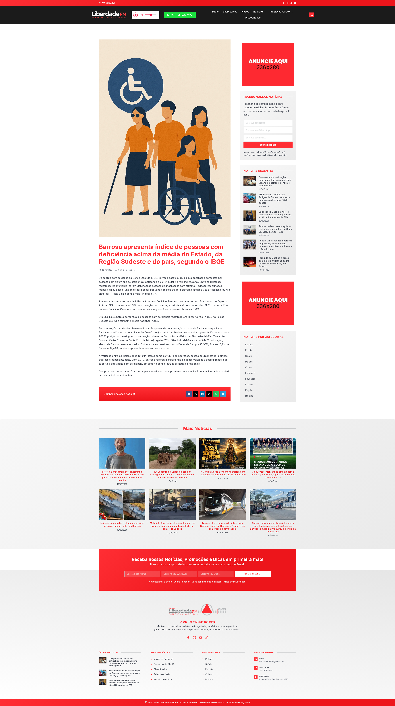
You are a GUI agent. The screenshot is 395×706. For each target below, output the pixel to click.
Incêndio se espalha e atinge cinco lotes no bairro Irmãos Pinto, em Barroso (122, 524)
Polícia (248, 350)
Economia (250, 373)
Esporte (249, 384)
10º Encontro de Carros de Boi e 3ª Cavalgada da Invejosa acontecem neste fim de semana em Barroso (172, 474)
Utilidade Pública (280, 12)
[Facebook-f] (284, 3)
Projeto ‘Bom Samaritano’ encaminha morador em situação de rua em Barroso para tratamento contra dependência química (122, 476)
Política (249, 361)
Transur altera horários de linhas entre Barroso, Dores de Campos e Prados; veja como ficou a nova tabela (222, 526)
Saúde (248, 356)
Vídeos (245, 12)
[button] (311, 14)
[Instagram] (288, 3)
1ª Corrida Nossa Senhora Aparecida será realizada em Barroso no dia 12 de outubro (223, 473)
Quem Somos (230, 12)
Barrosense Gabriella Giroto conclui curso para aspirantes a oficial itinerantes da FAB (275, 214)
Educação (250, 378)
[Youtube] (295, 3)
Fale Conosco (253, 18)
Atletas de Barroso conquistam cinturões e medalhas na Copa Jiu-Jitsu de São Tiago (275, 229)
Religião (249, 396)
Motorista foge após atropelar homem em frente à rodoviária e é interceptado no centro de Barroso (172, 526)
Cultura (248, 367)
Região (249, 390)
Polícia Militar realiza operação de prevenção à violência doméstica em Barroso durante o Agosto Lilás (275, 244)
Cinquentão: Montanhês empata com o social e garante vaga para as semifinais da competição (273, 474)
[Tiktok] (291, 3)
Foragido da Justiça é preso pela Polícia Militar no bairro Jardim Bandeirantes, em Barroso (274, 262)
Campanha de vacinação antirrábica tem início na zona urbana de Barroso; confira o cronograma (275, 181)
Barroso (249, 344)
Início (215, 12)
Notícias (258, 12)
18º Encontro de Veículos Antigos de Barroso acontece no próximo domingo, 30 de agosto (274, 198)
